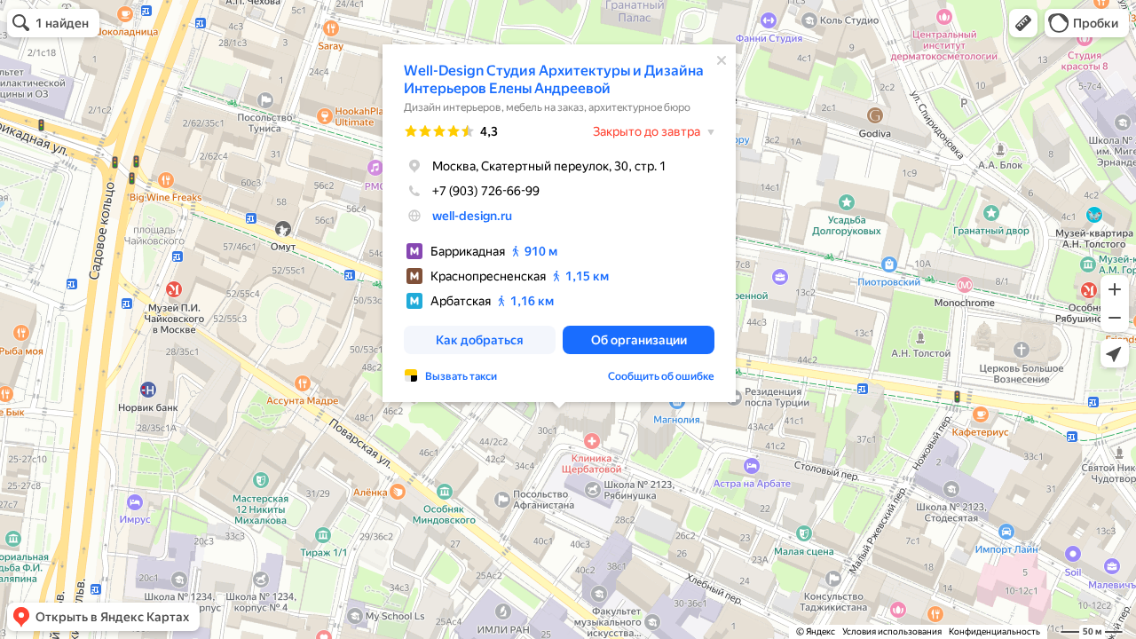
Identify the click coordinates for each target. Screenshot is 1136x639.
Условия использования (892, 631)
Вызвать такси (461, 376)
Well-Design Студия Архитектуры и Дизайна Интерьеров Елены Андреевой (554, 79)
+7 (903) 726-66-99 (486, 191)
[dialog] (559, 223)
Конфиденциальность (994, 631)
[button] (1023, 23)
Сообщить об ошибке (661, 376)
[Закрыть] (721, 60)
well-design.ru (472, 216)
